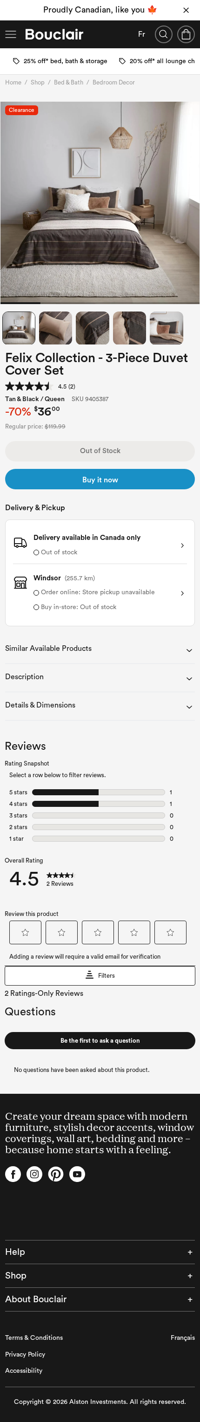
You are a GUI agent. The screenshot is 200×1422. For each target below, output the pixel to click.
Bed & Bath (68, 82)
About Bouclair (36, 1299)
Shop (38, 82)
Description (24, 677)
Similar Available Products (48, 648)
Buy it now (100, 480)
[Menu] (10, 34)
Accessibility (23, 1371)
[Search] (164, 34)
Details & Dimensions (40, 705)
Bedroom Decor (114, 82)
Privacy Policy (25, 1354)
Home (13, 82)
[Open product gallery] (100, 203)
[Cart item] (186, 34)
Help (15, 1252)
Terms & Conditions (34, 1338)
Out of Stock (100, 451)
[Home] (54, 34)
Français (183, 1338)
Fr (141, 34)
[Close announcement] (186, 10)
